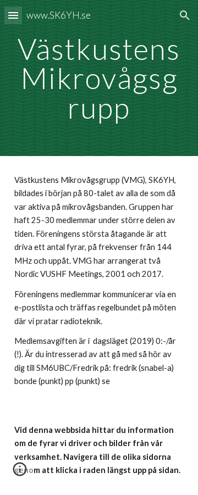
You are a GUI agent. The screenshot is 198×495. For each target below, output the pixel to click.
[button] (13, 15)
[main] (99, 78)
